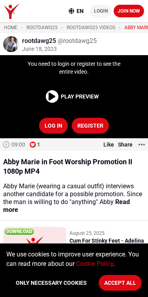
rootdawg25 (42, 27)
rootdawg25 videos (91, 27)
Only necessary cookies (51, 283)
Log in (53, 126)
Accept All (120, 283)
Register (90, 126)
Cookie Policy (94, 263)
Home (10, 27)
